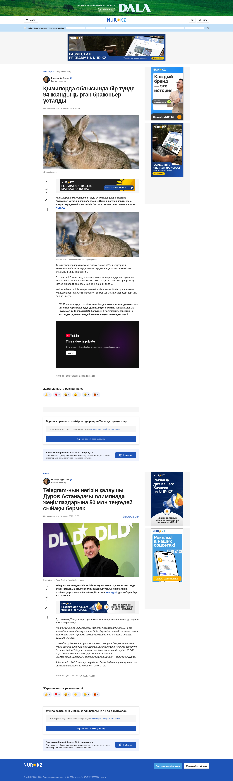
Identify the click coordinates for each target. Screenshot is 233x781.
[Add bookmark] (46, 209)
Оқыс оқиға (48, 72)
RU (192, 20)
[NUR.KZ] (116, 20)
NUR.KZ (60, 207)
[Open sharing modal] (46, 200)
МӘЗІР (33, 20)
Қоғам (46, 474)
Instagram (127, 455)
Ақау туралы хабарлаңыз (168, 766)
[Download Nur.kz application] (116, 8)
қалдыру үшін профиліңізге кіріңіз (105, 429)
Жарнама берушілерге (196, 766)
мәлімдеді (111, 592)
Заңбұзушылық (63, 72)
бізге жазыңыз (87, 376)
